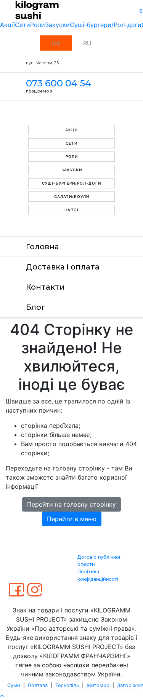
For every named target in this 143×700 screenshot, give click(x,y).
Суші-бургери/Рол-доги (105, 25)
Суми (13, 685)
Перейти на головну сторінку (71, 504)
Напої (71, 209)
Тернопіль (67, 685)
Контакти (45, 287)
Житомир (98, 685)
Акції (7, 25)
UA (55, 43)
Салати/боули (71, 196)
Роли (37, 25)
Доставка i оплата (63, 267)
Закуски (57, 25)
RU (87, 43)
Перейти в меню (71, 519)
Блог (35, 307)
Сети (22, 25)
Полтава (38, 685)
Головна (42, 246)
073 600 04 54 (58, 83)
